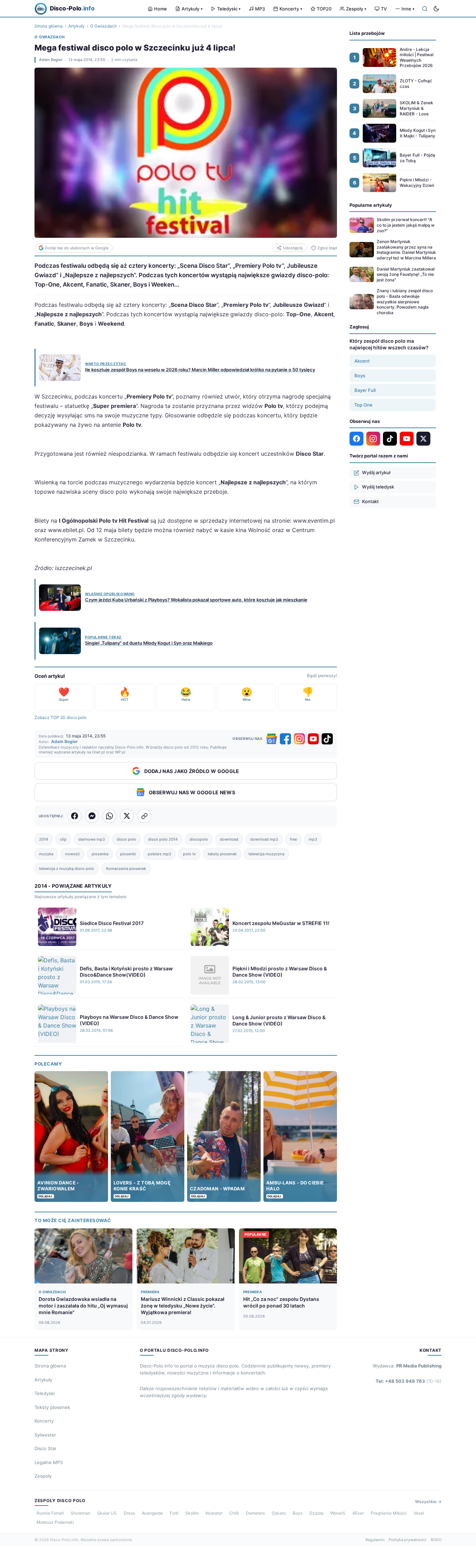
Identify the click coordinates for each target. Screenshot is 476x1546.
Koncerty (290, 9)
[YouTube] (313, 738)
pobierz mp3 (159, 853)
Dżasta (316, 1513)
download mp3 (264, 839)
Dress (129, 1513)
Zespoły (356, 9)
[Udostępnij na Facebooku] (75, 816)
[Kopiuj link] (144, 816)
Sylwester (45, 1435)
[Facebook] (285, 738)
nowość (72, 853)
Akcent (362, 361)
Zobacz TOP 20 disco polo (60, 717)
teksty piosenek (222, 853)
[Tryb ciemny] (436, 8)
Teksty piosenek (52, 1407)
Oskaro (279, 1513)
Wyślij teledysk (378, 487)
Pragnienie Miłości (389, 1513)
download (229, 839)
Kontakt (370, 501)
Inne (407, 9)
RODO (436, 1539)
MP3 (260, 9)
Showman (80, 1513)
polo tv (189, 853)
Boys (359, 375)
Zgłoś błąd (327, 247)
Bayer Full (365, 390)
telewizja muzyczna (266, 853)
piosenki (128, 853)
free (293, 839)
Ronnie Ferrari (50, 1513)
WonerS (337, 1513)
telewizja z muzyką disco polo (66, 868)
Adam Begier (50, 59)
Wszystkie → (428, 1501)
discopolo (199, 839)
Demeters (255, 1513)
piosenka (100, 853)
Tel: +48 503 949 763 (409, 1381)
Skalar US (107, 1513)
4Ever (358, 1513)
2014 (43, 839)
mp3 (313, 839)
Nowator (214, 1513)
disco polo (126, 839)
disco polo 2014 (163, 839)
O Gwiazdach (103, 26)
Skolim (192, 1513)
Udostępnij (293, 247)
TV (384, 9)
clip (63, 839)
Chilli (234, 1513)
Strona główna (48, 26)
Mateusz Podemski (55, 1522)
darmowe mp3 (91, 839)
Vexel (419, 1513)
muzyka (46, 853)
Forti (174, 1513)
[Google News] (271, 738)
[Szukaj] (425, 8)
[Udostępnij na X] (127, 816)
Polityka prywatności (408, 1539)
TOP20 (324, 9)
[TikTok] (327, 738)
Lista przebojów (367, 33)
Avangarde (152, 1513)
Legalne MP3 (48, 1462)
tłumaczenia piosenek (126, 868)
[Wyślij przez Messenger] (92, 816)
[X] (423, 439)
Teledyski (228, 9)
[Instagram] (299, 738)
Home (160, 9)
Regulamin (375, 1539)
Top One (363, 405)
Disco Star (45, 1448)
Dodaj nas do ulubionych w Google (76, 247)
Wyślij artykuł (376, 472)
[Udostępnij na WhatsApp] (109, 816)
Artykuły (192, 9)
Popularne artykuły (371, 205)
